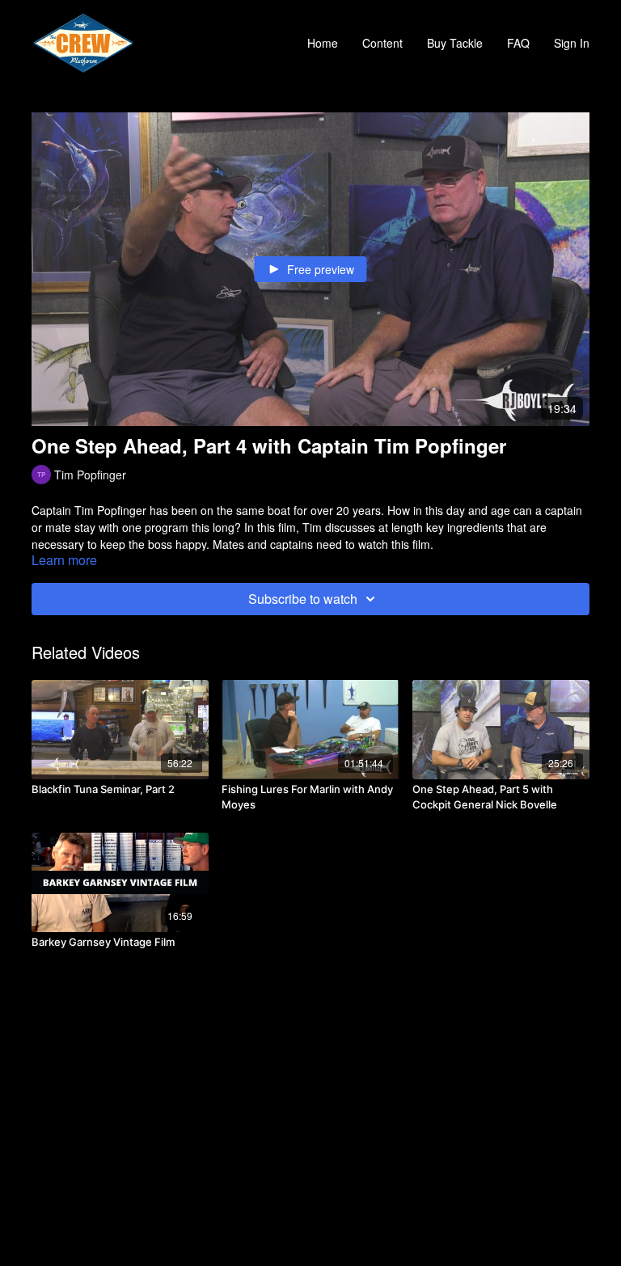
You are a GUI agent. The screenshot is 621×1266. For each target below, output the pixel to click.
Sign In (571, 43)
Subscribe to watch (302, 598)
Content (382, 43)
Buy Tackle (455, 43)
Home (322, 43)
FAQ (518, 43)
